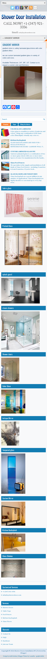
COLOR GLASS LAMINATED (20, 129)
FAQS (4, 637)
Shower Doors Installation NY (25, 651)
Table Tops (7, 611)
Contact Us (6, 634)
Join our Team (8, 644)
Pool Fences (7, 614)
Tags (14, 124)
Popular (5, 124)
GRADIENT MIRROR (11, 45)
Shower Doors (8, 608)
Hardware (6, 641)
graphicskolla (40, 656)
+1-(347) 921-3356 (9, 592)
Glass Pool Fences (17, 163)
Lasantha (32, 656)
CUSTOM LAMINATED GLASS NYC (22, 152)
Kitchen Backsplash (18, 140)
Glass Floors (7, 621)
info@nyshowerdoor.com (12, 595)
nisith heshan (13, 656)
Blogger (23, 653)
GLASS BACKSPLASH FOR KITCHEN (23, 174)
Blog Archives (25, 124)
